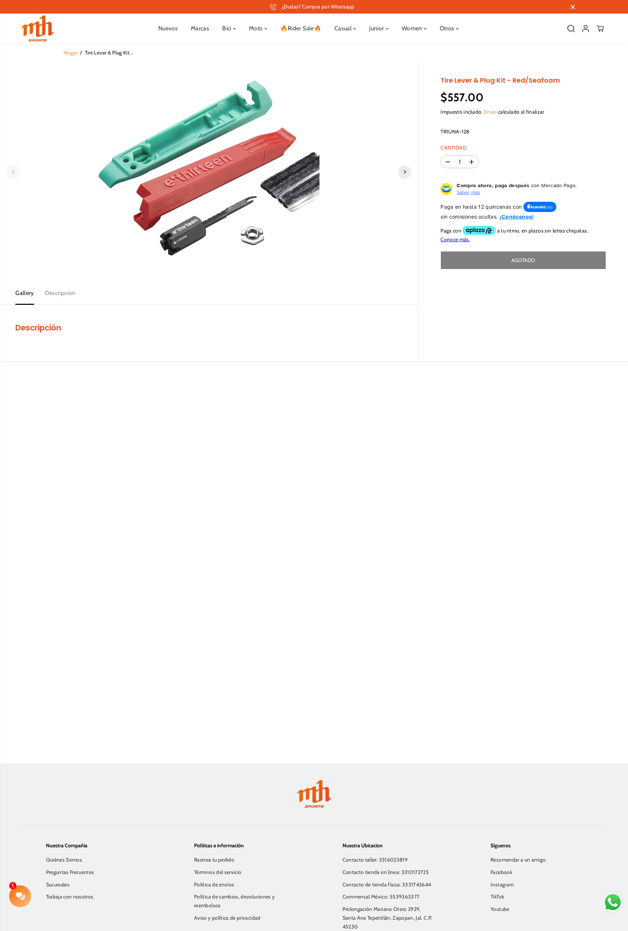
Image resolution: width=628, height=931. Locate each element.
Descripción (60, 292)
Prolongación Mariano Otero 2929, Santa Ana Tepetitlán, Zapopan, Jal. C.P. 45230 (387, 918)
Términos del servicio (217, 872)
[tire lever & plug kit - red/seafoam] (209, 171)
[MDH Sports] (37, 28)
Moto (256, 28)
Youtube (500, 909)
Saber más (468, 192)
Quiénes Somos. (64, 859)
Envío (490, 112)
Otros (448, 28)
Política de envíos (214, 884)
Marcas (200, 28)
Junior (377, 28)
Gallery (24, 292)
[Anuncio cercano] (573, 7)
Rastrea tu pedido (214, 859)
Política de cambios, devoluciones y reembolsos (234, 901)
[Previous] (13, 172)
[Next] (404, 172)
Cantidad (453, 147)
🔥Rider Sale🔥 (300, 28)
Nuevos (168, 28)
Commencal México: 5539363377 (381, 896)
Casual (343, 28)
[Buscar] (571, 28)
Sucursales (58, 884)
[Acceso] (585, 28)
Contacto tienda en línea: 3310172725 (386, 872)
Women (413, 28)
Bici (227, 28)
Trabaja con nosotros (70, 896)
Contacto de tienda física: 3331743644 (387, 884)
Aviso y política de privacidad (227, 918)
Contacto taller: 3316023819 (375, 859)
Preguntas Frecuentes (70, 872)
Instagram (502, 884)
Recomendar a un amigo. (519, 859)
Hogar (70, 52)
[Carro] (600, 28)
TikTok (497, 896)
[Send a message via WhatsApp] (612, 902)
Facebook (501, 872)
